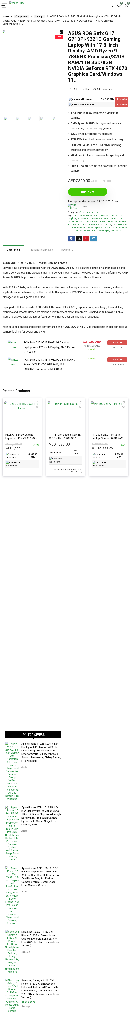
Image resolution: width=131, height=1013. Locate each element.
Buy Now (87, 191)
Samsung (25, 952)
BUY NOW (122, 99)
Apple (24, 767)
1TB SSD (78, 215)
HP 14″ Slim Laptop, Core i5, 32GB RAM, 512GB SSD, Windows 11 (65, 438)
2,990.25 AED (119, 456)
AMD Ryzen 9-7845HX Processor (92, 218)
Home (6, 16)
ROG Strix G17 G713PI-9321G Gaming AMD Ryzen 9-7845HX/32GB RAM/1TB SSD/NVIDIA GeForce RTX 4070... (49, 364)
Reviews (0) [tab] (67, 249)
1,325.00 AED (76, 452)
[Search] (111, 5)
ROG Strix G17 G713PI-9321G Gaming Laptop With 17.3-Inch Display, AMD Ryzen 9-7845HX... (49, 347)
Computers (21, 16)
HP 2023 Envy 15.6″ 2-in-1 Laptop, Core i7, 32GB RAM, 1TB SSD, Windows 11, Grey (108, 438)
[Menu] (4, 5)
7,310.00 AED (107, 99)
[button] (61, 32)
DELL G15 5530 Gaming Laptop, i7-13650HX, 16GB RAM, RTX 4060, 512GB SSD (21, 438)
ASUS (84, 206)
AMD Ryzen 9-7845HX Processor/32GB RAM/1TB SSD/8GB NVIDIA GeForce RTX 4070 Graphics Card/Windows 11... (97, 221)
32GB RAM (88, 215)
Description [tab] (13, 249)
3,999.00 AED (32, 456)
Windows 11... (117, 231)
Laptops (39, 16)
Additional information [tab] (41, 249)
